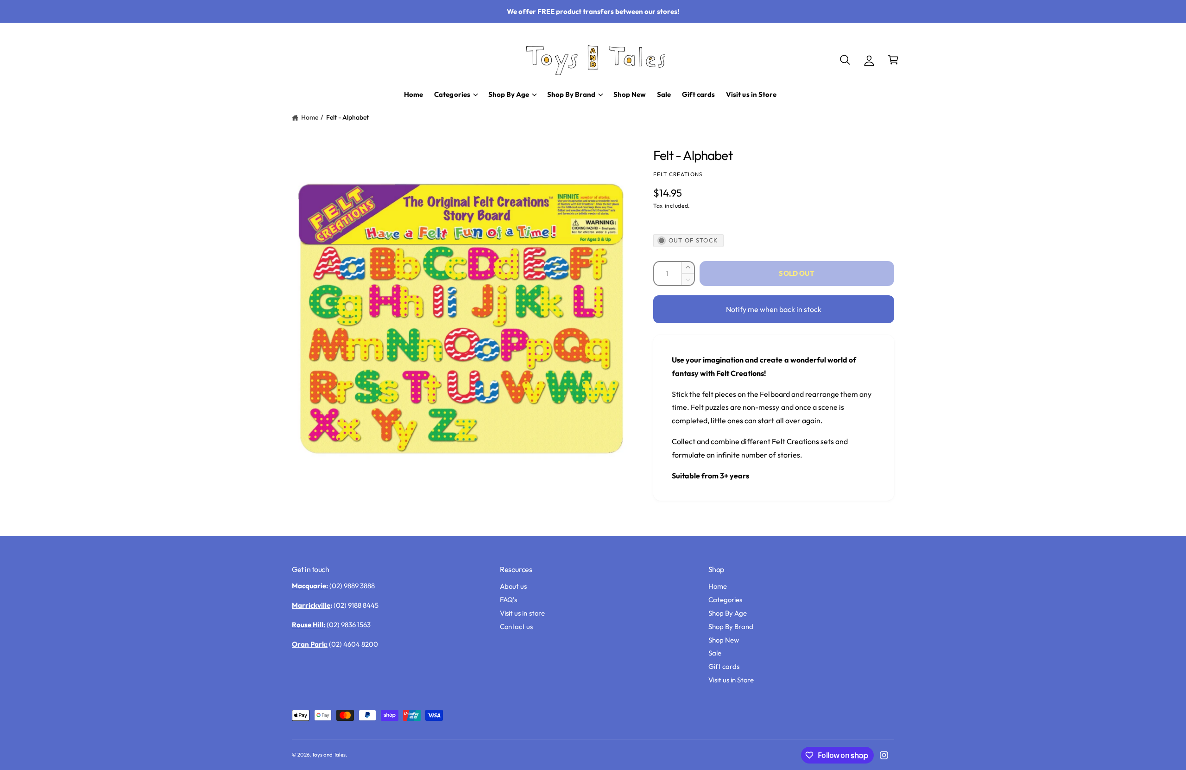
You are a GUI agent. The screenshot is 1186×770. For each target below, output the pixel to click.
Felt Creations (677, 174)
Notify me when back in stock (773, 309)
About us (513, 586)
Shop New (723, 640)
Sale (714, 653)
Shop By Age (727, 613)
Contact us (516, 626)
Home (309, 117)
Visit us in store (522, 613)
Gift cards (723, 666)
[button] (845, 60)
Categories (725, 599)
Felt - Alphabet (347, 117)
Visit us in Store (731, 679)
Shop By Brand (730, 626)
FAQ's (508, 599)
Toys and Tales (329, 754)
